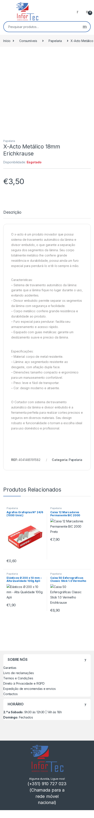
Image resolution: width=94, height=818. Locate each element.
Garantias (9, 668)
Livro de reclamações (18, 673)
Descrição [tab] (12, 212)
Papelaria (55, 41)
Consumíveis (28, 41)
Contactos (10, 694)
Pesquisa (84, 27)
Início (6, 41)
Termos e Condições (18, 678)
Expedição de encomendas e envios (29, 689)
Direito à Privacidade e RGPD (24, 683)
